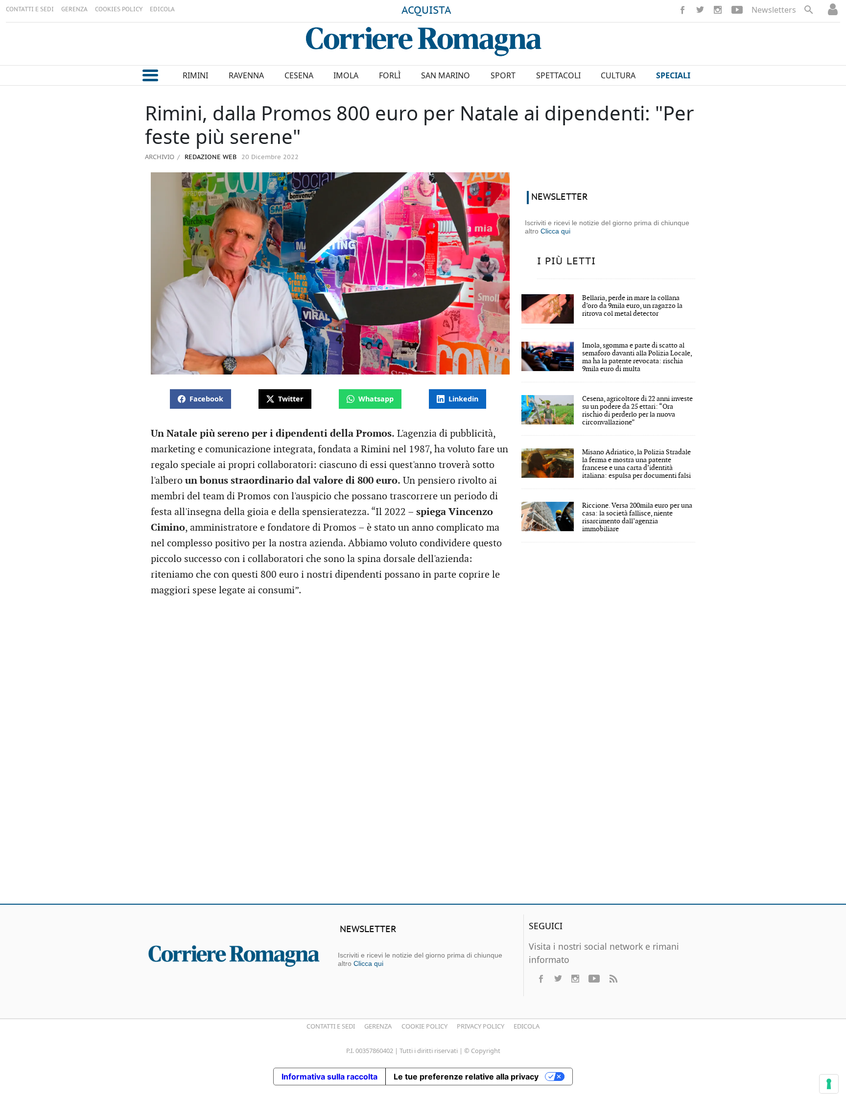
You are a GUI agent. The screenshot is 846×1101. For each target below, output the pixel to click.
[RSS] (613, 979)
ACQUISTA (426, 11)
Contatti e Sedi (330, 1026)
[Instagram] (718, 10)
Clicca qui (555, 231)
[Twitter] (700, 10)
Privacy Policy (480, 1026)
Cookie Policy (424, 1026)
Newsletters (774, 9)
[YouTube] (737, 10)
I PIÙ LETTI (566, 261)
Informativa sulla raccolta (329, 1076)
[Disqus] (423, 754)
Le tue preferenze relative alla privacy (466, 1076)
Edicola (527, 1026)
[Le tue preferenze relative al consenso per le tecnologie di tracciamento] (829, 1084)
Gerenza (378, 1026)
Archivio (159, 156)
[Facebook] (682, 10)
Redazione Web (209, 157)
